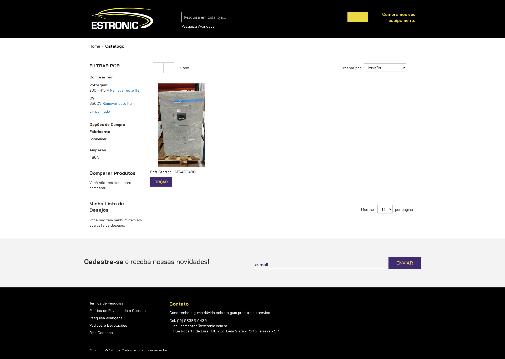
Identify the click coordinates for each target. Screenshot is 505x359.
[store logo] (122, 18)
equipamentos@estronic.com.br (200, 325)
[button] (176, 181)
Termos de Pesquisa (106, 303)
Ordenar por (351, 68)
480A (94, 157)
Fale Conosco (101, 332)
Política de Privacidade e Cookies (117, 310)
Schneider (98, 139)
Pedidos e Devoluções (108, 325)
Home (94, 46)
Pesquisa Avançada (198, 26)
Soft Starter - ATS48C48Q (173, 171)
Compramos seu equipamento (399, 17)
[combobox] (261, 17)
